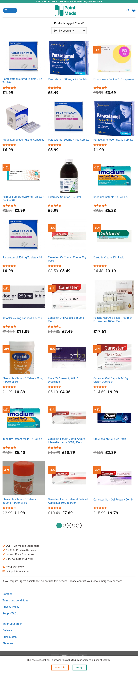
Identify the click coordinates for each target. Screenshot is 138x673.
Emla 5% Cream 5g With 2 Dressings (63, 380)
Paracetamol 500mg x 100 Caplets (68, 139)
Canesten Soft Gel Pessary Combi (113, 499)
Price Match (10, 637)
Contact (7, 594)
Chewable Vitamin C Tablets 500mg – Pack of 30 (19, 501)
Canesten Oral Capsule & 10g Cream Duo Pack (110, 380)
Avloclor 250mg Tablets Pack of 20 (23, 318)
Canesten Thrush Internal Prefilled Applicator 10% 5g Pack (68, 501)
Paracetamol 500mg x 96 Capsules (23, 139)
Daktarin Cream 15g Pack (108, 257)
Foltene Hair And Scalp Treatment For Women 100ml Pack (113, 319)
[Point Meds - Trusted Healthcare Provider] (69, 10)
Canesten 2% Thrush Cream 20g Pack (67, 259)
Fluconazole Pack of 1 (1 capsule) (113, 79)
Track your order (12, 623)
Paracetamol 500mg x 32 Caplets (113, 139)
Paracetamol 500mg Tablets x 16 (22, 257)
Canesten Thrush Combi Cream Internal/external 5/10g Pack (66, 440)
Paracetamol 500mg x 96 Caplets (68, 79)
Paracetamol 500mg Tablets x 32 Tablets (22, 80)
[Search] (128, 10)
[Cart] (133, 10)
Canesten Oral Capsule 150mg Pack (66, 319)
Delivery (7, 630)
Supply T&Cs (10, 613)
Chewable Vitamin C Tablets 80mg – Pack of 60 (23, 380)
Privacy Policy (11, 607)
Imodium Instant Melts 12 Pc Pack (23, 439)
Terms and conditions (15, 600)
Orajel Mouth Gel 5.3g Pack (109, 439)
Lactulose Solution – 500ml (64, 197)
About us (8, 643)
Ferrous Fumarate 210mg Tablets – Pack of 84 (24, 198)
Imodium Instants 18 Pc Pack (110, 197)
